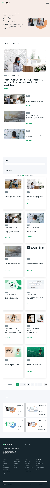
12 (40, 384)
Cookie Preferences (40, 467)
